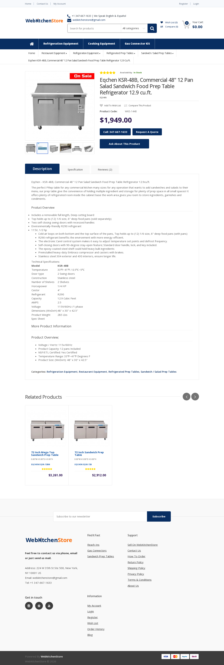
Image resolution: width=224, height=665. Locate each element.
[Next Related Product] (195, 396)
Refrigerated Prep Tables (119, 53)
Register (183, 3)
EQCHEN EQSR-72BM (40, 464)
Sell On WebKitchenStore (143, 544)
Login (196, 3)
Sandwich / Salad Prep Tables (156, 53)
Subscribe (158, 516)
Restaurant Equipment (53, 53)
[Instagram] (29, 606)
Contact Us (42, 3)
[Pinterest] (39, 606)
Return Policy (136, 562)
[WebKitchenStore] (49, 543)
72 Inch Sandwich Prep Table (89, 453)
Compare (171, 26)
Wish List (92, 623)
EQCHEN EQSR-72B (83, 464)
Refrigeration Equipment (86, 53)
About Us (133, 585)
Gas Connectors (97, 550)
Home (28, 3)
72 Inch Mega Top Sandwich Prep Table (44, 453)
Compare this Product (139, 105)
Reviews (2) (105, 169)
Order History (95, 629)
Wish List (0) (171, 22)
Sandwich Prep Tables (100, 556)
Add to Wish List (112, 105)
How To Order (136, 556)
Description (42, 168)
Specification (75, 169)
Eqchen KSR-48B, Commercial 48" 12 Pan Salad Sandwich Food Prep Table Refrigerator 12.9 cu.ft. (79, 60)
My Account (60, 3)
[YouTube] (49, 606)
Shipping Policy (136, 568)
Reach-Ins (93, 544)
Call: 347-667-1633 (115, 132)
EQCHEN (103, 97)
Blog (90, 634)
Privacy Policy (136, 574)
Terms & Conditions (140, 579)
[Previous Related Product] (186, 396)
